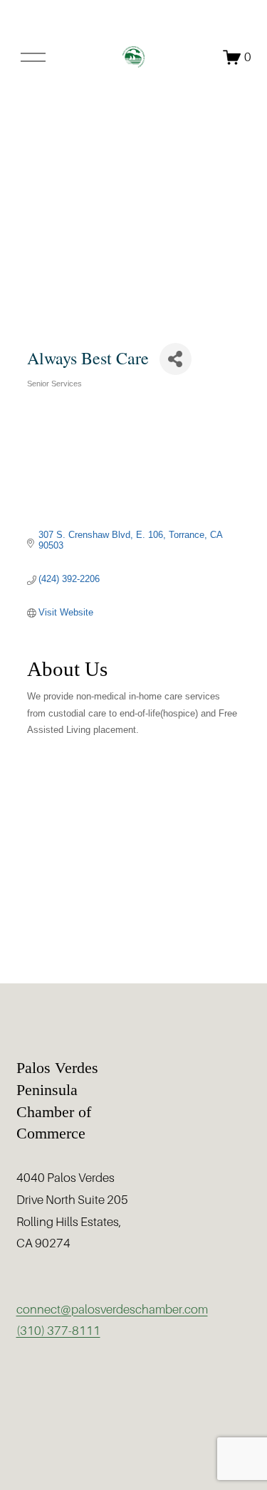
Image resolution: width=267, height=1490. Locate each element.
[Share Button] (175, 359)
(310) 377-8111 (58, 1331)
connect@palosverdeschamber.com (112, 1309)
